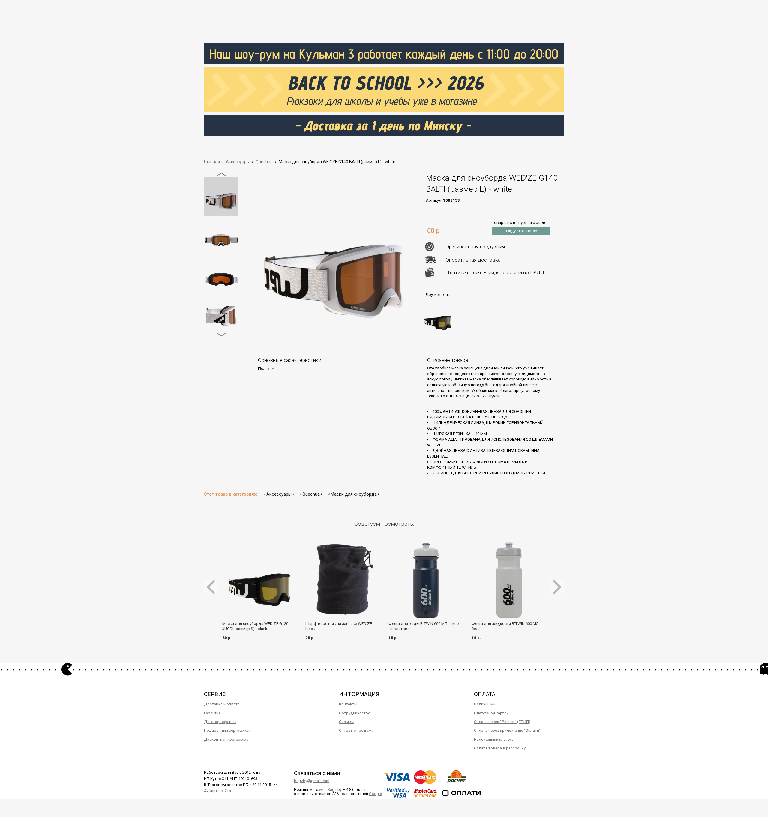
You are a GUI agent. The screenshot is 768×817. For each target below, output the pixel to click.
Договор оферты (220, 721)
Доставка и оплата (222, 704)
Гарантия (212, 713)
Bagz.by (335, 789)
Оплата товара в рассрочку (500, 748)
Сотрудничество (354, 713)
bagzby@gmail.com (311, 781)
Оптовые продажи (356, 730)
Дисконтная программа (226, 739)
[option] (221, 196)
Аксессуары (279, 494)
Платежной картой (491, 713)
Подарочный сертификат (227, 730)
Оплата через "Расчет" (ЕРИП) (502, 721)
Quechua (311, 494)
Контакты (348, 704)
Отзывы (346, 721)
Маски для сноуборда (354, 494)
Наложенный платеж (493, 739)
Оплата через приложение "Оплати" (507, 730)
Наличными (485, 704)
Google (375, 793)
